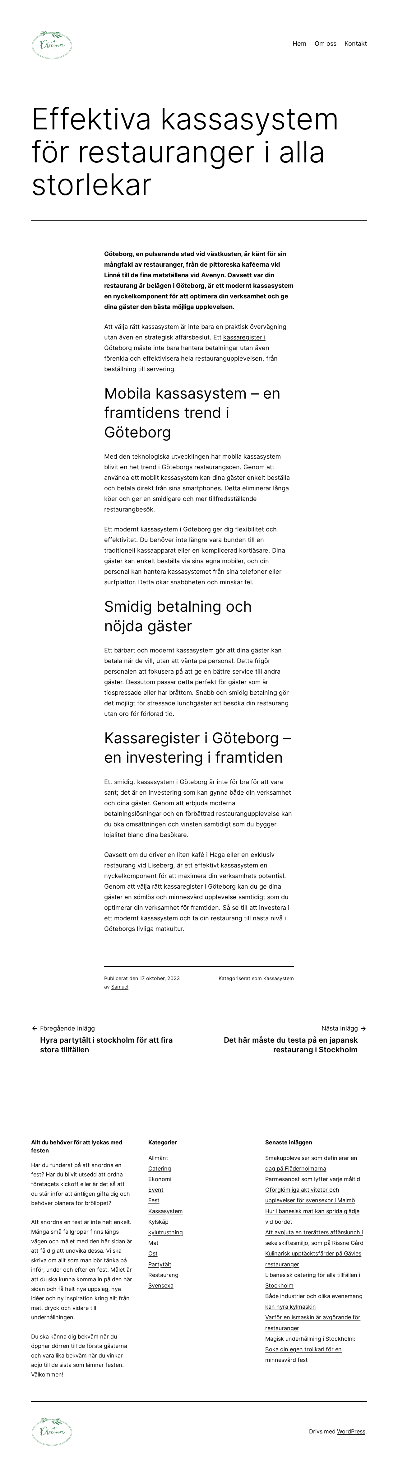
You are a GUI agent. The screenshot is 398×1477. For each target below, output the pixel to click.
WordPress (351, 1431)
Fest (154, 1200)
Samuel (119, 987)
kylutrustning (165, 1232)
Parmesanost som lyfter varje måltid (312, 1179)
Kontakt (356, 43)
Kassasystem (278, 978)
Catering (159, 1168)
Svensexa (161, 1285)
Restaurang (163, 1275)
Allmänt (158, 1158)
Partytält (159, 1264)
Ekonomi (159, 1179)
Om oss (325, 43)
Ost (153, 1253)
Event (156, 1189)
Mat (153, 1243)
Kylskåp (158, 1221)
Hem (299, 43)
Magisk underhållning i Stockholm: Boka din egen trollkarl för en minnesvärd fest (310, 1349)
